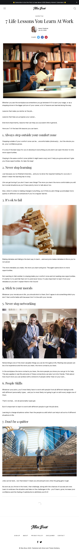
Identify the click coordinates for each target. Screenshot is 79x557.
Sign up (17, 535)
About (25, 535)
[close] (76, 2)
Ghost (44, 548)
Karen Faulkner (43, 28)
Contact (61, 535)
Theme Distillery (54, 548)
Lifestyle (40, 16)
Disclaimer (50, 535)
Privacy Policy (37, 535)
